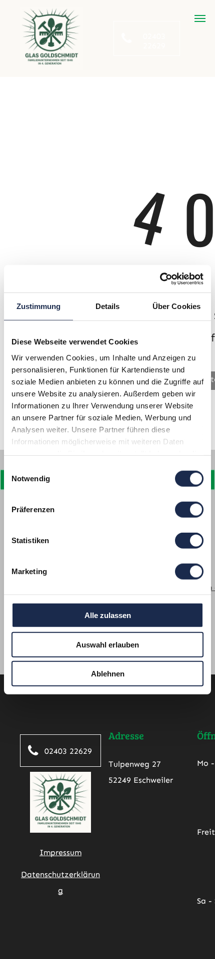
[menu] (200, 18)
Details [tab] (108, 306)
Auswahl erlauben (107, 644)
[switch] (189, 510)
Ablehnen (107, 673)
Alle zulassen (107, 615)
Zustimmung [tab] (38, 306)
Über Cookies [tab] (176, 306)
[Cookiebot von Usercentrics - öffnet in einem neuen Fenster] (160, 278)
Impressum (61, 852)
